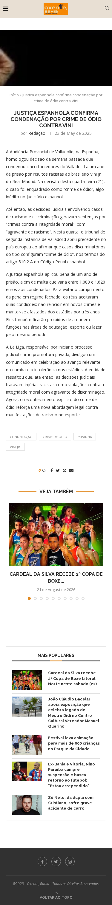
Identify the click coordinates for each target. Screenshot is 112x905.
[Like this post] (44, 470)
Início (14, 95)
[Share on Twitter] (58, 470)
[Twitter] (56, 861)
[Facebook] (42, 861)
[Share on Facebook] (51, 470)
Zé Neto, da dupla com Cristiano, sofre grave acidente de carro (70, 802)
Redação (36, 133)
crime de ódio (55, 436)
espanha (84, 436)
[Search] (107, 9)
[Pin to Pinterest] (64, 470)
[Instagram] (70, 861)
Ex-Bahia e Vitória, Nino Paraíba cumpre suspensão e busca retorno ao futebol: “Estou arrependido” (71, 775)
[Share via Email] (71, 470)
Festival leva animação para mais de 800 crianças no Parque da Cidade (74, 743)
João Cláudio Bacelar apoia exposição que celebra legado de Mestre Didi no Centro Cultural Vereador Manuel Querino (73, 712)
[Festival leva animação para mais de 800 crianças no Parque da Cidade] (27, 745)
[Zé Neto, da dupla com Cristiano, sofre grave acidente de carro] (27, 805)
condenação (21, 436)
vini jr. (15, 447)
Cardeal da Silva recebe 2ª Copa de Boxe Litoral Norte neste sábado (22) (72, 678)
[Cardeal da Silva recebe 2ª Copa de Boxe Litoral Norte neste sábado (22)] (56, 534)
